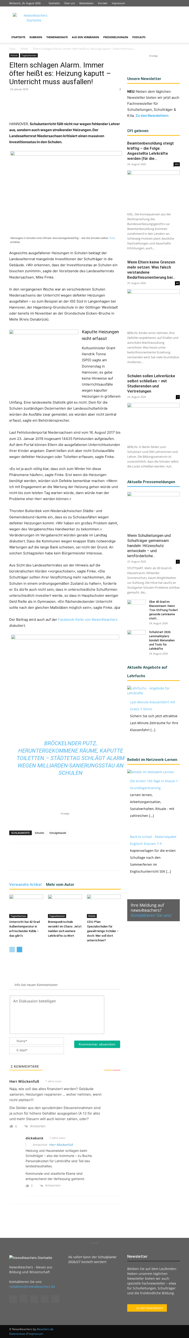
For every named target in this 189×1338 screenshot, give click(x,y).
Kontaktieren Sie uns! (151, 915)
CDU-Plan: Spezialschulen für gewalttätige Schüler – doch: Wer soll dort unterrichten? (103, 931)
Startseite (54, 3)
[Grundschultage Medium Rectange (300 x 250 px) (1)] (43, 358)
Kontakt (102, 3)
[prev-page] (12, 949)
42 (177, 283)
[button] (174, 37)
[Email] (84, 107)
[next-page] (19, 949)
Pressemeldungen (115, 37)
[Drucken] (95, 107)
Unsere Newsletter (144, 78)
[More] (106, 107)
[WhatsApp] (63, 107)
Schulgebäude (57, 832)
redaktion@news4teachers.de (32, 1286)
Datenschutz (17, 1334)
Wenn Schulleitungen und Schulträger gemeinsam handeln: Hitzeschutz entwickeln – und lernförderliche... (149, 545)
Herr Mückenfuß (61, 1144)
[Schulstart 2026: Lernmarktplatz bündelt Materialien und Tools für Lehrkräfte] (136, 636)
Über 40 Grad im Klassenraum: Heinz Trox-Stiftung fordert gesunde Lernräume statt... (163, 610)
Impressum (118, 3)
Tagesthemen (28, 55)
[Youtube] (176, 3)
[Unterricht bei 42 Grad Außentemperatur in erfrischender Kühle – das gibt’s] (26, 906)
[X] (168, 3)
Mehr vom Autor (60, 884)
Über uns (69, 3)
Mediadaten (86, 3)
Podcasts (138, 37)
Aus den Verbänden (85, 37)
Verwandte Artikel (25, 884)
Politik (24, 49)
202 (177, 164)
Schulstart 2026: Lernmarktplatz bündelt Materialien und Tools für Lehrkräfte (162, 640)
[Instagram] (153, 3)
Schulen (39, 832)
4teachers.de (45, 1329)
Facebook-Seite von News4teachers (88, 619)
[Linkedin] (161, 3)
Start (12, 49)
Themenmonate (57, 37)
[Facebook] (145, 3)
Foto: (112, 238)
